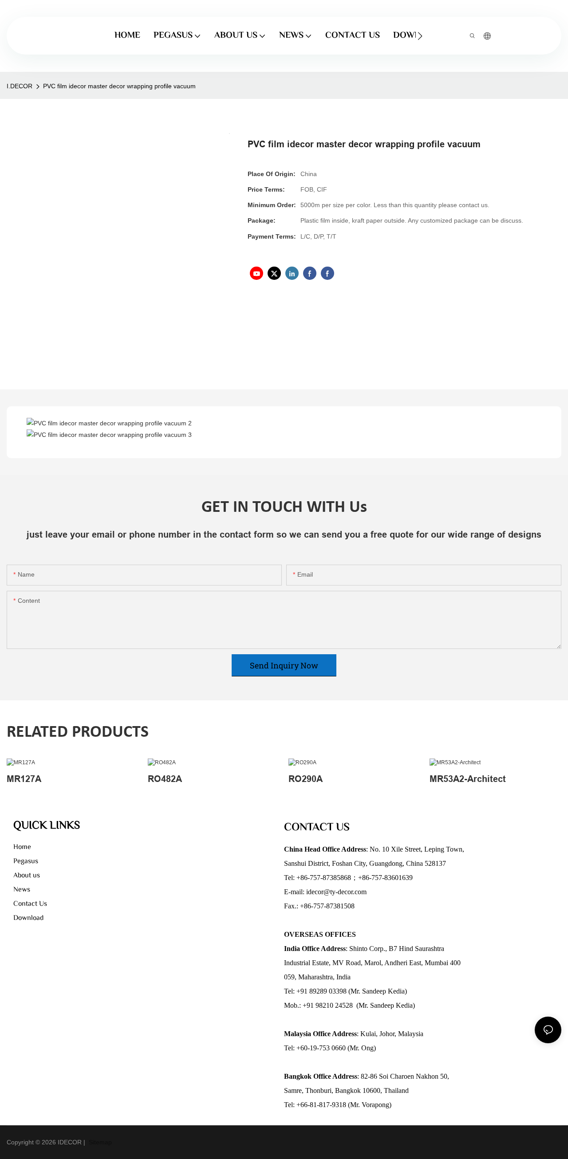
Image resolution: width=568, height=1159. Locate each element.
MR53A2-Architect (468, 779)
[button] (420, 36)
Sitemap (99, 1142)
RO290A (305, 779)
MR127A (24, 779)
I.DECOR (19, 86)
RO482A (165, 779)
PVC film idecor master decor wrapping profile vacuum (119, 86)
